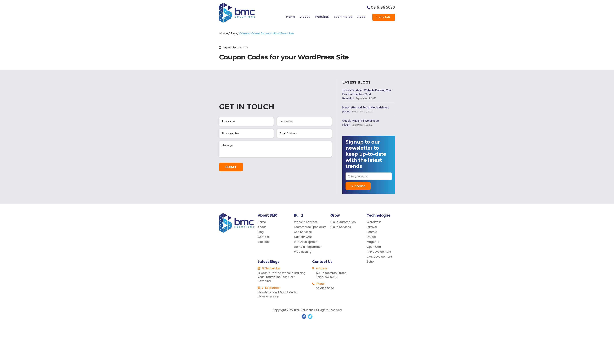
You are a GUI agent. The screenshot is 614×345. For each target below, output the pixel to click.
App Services (303, 232)
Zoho (370, 262)
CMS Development (379, 257)
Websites (322, 17)
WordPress (374, 222)
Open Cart (374, 247)
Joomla (372, 232)
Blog (233, 33)
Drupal (371, 237)
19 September (271, 268)
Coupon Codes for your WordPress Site (266, 33)
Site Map (264, 242)
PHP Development (306, 242)
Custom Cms (303, 237)
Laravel (372, 227)
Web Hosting (302, 252)
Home (290, 17)
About (305, 17)
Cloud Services (340, 227)
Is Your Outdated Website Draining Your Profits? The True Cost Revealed (367, 94)
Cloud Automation (343, 222)
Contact (263, 237)
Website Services (306, 222)
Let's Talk (384, 17)
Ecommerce (343, 17)
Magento (373, 242)
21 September (270, 288)
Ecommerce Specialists (310, 227)
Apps (361, 17)
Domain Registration (308, 247)
